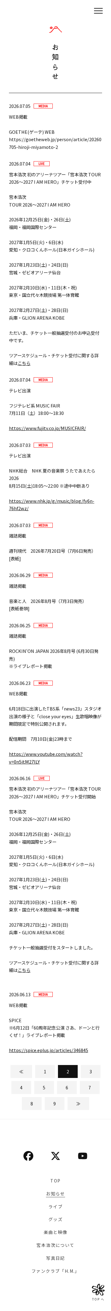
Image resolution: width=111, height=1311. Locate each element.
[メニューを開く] (98, 10)
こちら (24, 363)
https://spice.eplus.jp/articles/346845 (48, 1050)
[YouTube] (82, 1156)
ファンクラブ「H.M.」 (55, 1271)
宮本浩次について (55, 1245)
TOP (55, 1181)
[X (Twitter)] (55, 1156)
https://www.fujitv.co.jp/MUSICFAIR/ (47, 428)
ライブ (55, 1206)
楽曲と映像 (56, 1232)
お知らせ (55, 1193)
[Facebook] (28, 1156)
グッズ (55, 1219)
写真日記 (55, 1258)
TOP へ (98, 1299)
